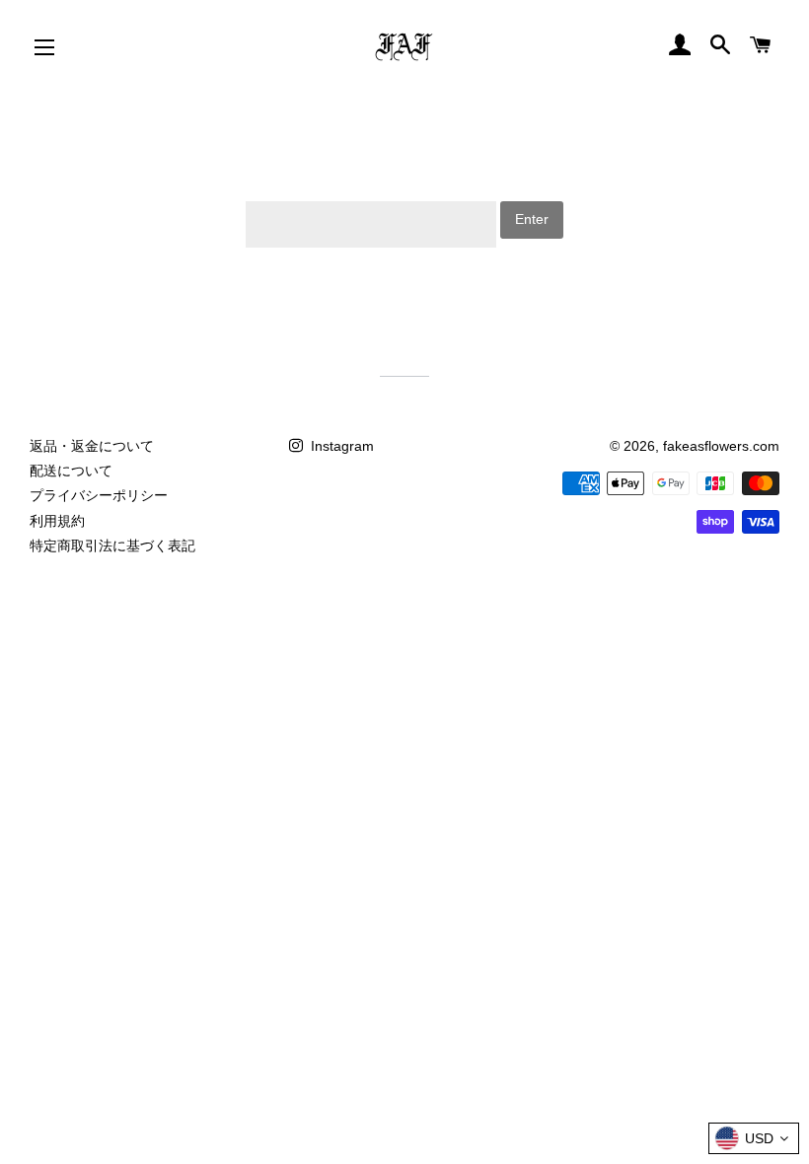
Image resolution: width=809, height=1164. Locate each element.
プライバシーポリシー (99, 495)
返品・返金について (92, 446)
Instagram (340, 446)
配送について (71, 470)
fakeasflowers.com (721, 446)
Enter (532, 219)
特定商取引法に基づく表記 (112, 545)
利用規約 (57, 521)
